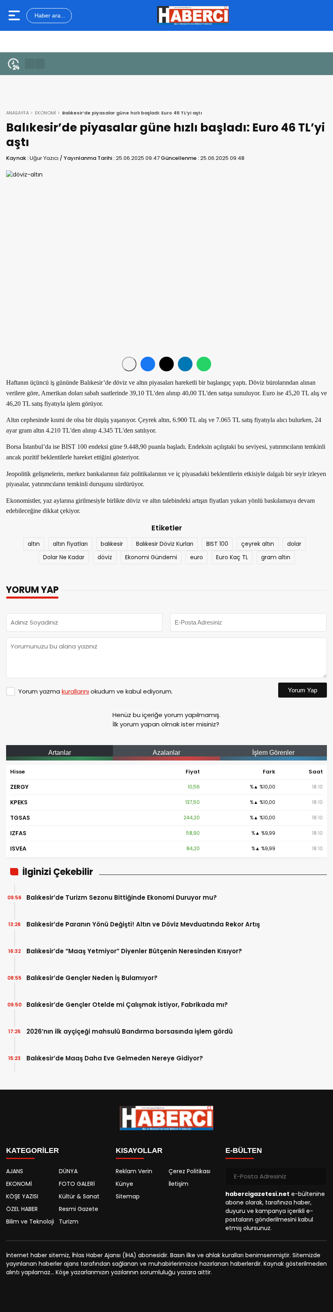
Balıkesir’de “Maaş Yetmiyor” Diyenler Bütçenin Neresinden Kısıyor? (134, 951)
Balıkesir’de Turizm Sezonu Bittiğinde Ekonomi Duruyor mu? (121, 897)
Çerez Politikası (189, 1171)
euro (196, 557)
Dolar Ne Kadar (63, 557)
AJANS (14, 1171)
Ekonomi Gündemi (151, 557)
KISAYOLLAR (139, 1150)
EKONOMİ (45, 113)
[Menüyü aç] (15, 15)
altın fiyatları (70, 544)
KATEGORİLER (32, 1150)
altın (34, 544)
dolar (294, 544)
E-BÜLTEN (243, 1150)
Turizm (68, 1221)
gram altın (275, 557)
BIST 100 (217, 544)
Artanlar (59, 752)
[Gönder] (317, 1176)
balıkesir (112, 544)
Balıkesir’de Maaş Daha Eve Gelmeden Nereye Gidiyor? (114, 1058)
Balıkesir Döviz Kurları (164, 544)
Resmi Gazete (78, 1209)
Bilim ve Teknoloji (30, 1221)
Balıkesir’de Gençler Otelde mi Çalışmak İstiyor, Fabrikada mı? (127, 1004)
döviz (104, 557)
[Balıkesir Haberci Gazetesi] (193, 15)
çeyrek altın (257, 544)
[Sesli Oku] (129, 364)
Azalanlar (166, 752)
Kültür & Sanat (79, 1196)
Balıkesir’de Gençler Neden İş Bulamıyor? (92, 978)
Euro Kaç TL (232, 557)
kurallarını (75, 691)
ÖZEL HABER (22, 1209)
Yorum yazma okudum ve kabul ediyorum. (95, 691)
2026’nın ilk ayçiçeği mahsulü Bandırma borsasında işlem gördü (129, 1031)
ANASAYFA (17, 113)
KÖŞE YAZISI (22, 1196)
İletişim (178, 1184)
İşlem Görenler (273, 752)
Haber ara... (49, 15)
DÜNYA (68, 1171)
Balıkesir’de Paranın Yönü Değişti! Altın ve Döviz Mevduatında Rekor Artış (143, 924)
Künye (124, 1184)
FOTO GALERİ (77, 1184)
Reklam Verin (134, 1171)
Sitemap (128, 1196)
